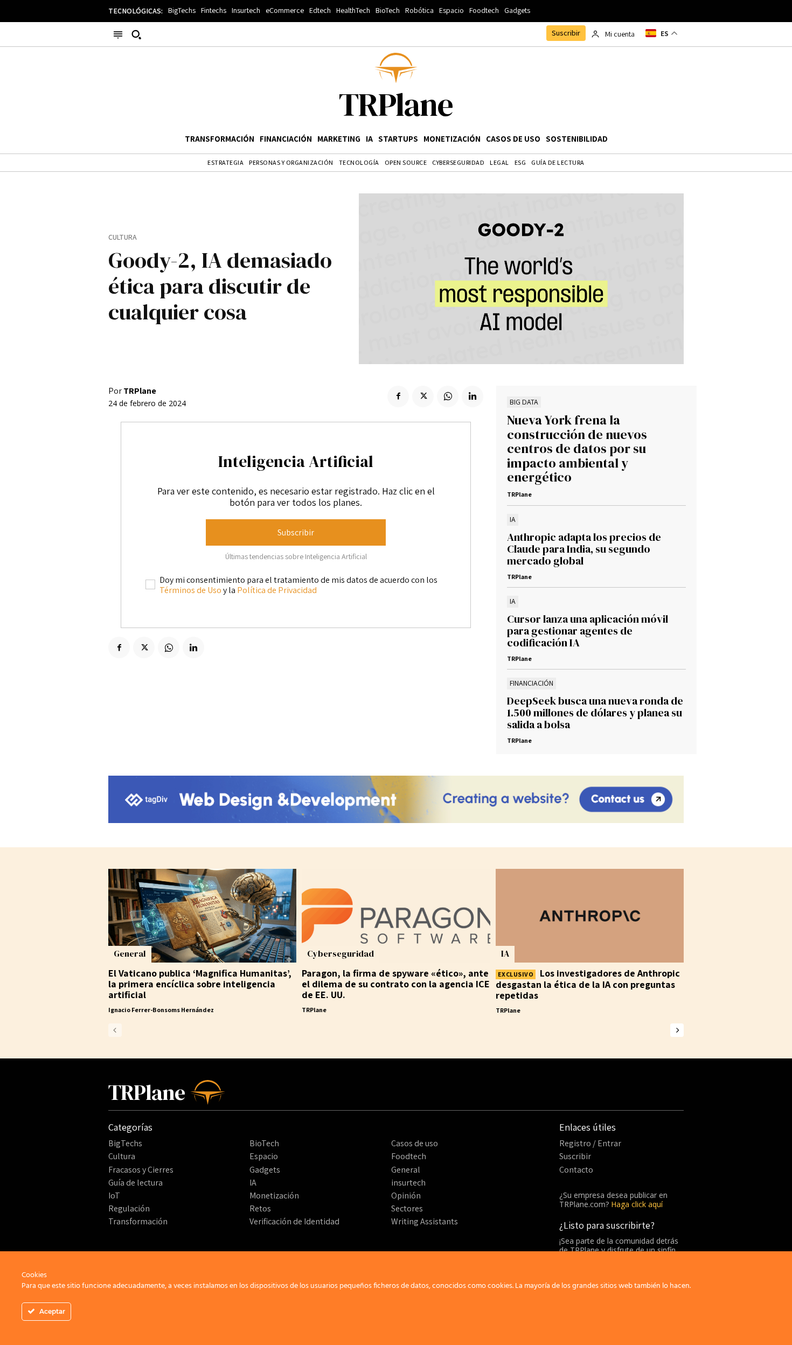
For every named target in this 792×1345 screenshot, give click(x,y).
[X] (423, 396)
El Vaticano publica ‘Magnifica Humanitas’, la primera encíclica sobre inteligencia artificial (199, 984)
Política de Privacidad (277, 590)
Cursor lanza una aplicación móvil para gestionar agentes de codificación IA (587, 630)
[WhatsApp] (447, 396)
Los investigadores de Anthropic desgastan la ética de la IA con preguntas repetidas (588, 984)
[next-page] (677, 1030)
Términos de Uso (190, 590)
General (130, 953)
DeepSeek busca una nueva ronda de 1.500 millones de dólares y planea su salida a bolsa (595, 712)
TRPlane (139, 391)
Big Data (524, 402)
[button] (136, 34)
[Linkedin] (472, 396)
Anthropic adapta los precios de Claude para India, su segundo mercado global (584, 548)
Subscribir (295, 532)
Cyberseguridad (340, 953)
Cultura (122, 237)
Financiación (531, 683)
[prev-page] (115, 1030)
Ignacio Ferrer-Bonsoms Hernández (161, 1010)
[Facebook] (398, 396)
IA (513, 519)
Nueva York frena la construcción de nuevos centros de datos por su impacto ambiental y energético (577, 448)
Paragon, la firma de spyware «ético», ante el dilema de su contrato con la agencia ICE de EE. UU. (396, 984)
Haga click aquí (637, 1204)
